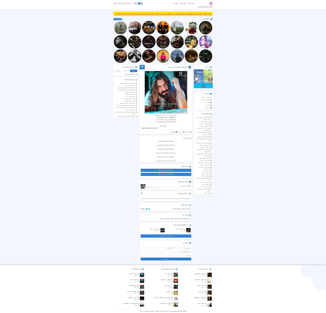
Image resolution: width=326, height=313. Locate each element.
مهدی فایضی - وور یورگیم (167, 280)
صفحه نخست (191, 3)
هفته (133, 71)
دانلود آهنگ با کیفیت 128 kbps (166, 174)
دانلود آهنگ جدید (184, 218)
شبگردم (172, 218)
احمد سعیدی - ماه (202, 304)
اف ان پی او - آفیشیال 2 (133, 298)
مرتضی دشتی (165, 115)
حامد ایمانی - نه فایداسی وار (166, 304)
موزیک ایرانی (172, 132)
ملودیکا (161, 218)
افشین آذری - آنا (169, 275)
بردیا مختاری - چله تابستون (200, 280)
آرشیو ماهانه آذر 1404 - (133, 286)
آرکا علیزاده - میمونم (202, 286)
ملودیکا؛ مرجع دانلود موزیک (205, 7)
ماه (125, 71)
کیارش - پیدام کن (202, 292)
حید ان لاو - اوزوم (169, 286)
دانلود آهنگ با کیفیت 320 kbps (166, 170)
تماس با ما (176, 3)
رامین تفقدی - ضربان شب (133, 292)
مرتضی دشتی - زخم (155, 230)
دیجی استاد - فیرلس (134, 280)
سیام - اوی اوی (169, 292)
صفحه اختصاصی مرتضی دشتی (166, 236)
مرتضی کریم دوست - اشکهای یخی (131, 304)
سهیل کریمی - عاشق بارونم (200, 298)
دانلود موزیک (177, 218)
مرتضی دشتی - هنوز (180, 230)
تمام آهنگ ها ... (118, 19)
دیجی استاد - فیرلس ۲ (134, 275)
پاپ (190, 218)
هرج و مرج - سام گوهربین (201, 275)
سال (118, 71)
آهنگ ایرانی (183, 3)
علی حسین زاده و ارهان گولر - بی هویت (163, 298)
